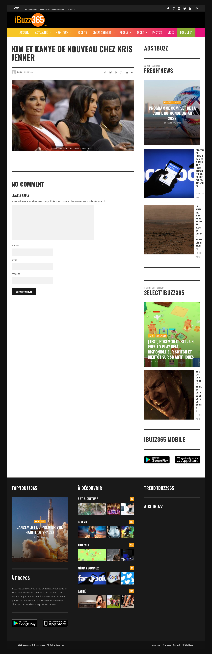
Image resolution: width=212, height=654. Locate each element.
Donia (19, 72)
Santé (82, 591)
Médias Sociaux (88, 568)
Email (15, 259)
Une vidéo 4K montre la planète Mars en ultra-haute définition (199, 226)
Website (16, 273)
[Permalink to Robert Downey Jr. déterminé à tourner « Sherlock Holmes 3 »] (113, 532)
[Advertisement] (140, 19)
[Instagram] (178, 8)
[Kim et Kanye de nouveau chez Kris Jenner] (73, 115)
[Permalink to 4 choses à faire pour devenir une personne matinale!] (92, 601)
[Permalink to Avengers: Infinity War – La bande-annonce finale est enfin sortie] (127, 532)
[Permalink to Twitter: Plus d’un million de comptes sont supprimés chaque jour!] (127, 578)
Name (16, 245)
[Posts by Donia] (14, 72)
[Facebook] (167, 8)
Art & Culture (88, 498)
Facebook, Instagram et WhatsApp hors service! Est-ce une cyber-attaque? (200, 168)
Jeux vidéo (84, 545)
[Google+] (173, 8)
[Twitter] (184, 8)
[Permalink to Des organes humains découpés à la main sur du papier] (127, 509)
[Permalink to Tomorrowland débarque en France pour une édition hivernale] (113, 509)
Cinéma (82, 522)
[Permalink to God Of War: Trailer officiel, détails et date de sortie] (113, 555)
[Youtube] (189, 8)
